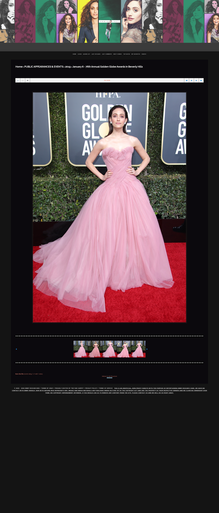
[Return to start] (186, 79)
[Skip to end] (201, 79)
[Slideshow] (27, 79)
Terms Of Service (106, 386)
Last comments (107, 54)
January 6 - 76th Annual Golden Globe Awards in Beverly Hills (88, 66)
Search (144, 54)
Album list (86, 54)
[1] (107, 376)
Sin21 (51, 386)
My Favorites (136, 54)
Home (74, 54)
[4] (110, 376)
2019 (57, 66)
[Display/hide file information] (22, 79)
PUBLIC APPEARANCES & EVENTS (38, 66)
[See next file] (196, 79)
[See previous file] (191, 79)
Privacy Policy (91, 386)
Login (80, 54)
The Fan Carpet (77, 386)
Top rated (126, 54)
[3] (109, 376)
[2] (108, 376)
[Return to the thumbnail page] (17, 79)
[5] (111, 376)
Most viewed (118, 54)
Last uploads (96, 54)
